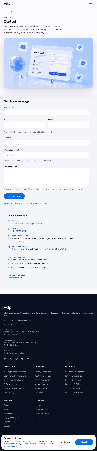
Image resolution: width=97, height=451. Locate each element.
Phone (50, 119)
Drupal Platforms (42, 384)
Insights (38, 405)
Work (6, 409)
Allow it (84, 442)
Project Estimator (42, 413)
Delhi (6, 353)
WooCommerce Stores (44, 376)
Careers (7, 426)
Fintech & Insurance (73, 376)
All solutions (40, 392)
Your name (9, 107)
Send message (14, 196)
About (6, 405)
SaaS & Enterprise (72, 388)
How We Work (9, 413)
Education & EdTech (73, 384)
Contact (38, 417)
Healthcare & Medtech (74, 372)
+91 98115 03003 (20, 231)
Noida (21, 353)
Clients (7, 422)
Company (8, 137)
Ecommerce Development (15, 376)
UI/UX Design (9, 392)
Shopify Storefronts (43, 372)
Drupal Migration (41, 388)
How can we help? (11, 166)
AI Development (10, 384)
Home (6, 12)
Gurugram (13, 353)
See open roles (13, 278)
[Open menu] (90, 3)
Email (6, 119)
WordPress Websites (43, 380)
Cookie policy (12, 446)
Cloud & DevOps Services (14, 388)
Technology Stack (42, 409)
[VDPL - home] (7, 4)
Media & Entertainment (74, 392)
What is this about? (11, 150)
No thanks (65, 442)
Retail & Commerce (73, 380)
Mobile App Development (14, 380)
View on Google (18, 242)
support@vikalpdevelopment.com (27, 223)
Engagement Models (12, 417)
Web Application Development (16, 372)
